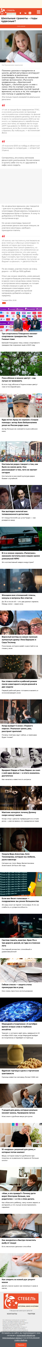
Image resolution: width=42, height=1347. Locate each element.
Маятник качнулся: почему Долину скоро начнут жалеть (19, 813)
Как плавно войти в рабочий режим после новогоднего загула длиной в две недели (19, 684)
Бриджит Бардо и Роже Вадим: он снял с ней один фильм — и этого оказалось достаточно (21, 773)
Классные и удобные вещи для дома (17, 1116)
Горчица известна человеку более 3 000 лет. (20, 1077)
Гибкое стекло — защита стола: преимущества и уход (17, 985)
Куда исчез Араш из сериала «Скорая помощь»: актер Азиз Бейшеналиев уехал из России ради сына (20, 422)
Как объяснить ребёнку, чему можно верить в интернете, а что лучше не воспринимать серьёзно (21, 1205)
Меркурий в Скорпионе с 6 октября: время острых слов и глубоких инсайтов (19, 1027)
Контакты (12, 1314)
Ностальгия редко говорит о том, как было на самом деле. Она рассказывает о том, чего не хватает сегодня (20, 468)
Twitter (31, 1314)
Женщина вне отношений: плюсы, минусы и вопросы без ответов (18, 596)
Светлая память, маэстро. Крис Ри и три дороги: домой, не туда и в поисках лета (21, 943)
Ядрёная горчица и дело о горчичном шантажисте (20, 1072)
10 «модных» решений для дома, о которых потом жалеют (18, 1150)
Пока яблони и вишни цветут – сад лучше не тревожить (19, 379)
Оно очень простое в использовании (17, 991)
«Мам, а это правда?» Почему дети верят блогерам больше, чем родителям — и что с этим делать (19, 1196)
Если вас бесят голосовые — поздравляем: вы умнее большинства (20, 899)
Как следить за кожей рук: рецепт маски (18, 1280)
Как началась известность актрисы (16, 779)
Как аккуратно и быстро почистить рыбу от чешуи (19, 1241)
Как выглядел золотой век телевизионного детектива (15, 512)
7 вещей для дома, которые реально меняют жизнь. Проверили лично (19, 1111)
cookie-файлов (20, 1340)
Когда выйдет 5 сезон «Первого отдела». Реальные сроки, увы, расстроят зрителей (17, 728)
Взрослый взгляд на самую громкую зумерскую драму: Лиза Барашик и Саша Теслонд (19, 640)
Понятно (21, 1345)
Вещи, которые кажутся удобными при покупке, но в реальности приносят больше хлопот (20, 1158)
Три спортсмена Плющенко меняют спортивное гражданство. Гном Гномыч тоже (19, 336)
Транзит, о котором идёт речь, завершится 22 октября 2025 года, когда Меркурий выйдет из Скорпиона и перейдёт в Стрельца (21, 1035)
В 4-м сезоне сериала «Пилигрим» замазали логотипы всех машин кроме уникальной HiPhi (21, 556)
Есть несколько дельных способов (16, 1246)
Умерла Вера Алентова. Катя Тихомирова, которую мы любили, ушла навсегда (18, 857)
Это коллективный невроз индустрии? (18, 562)
